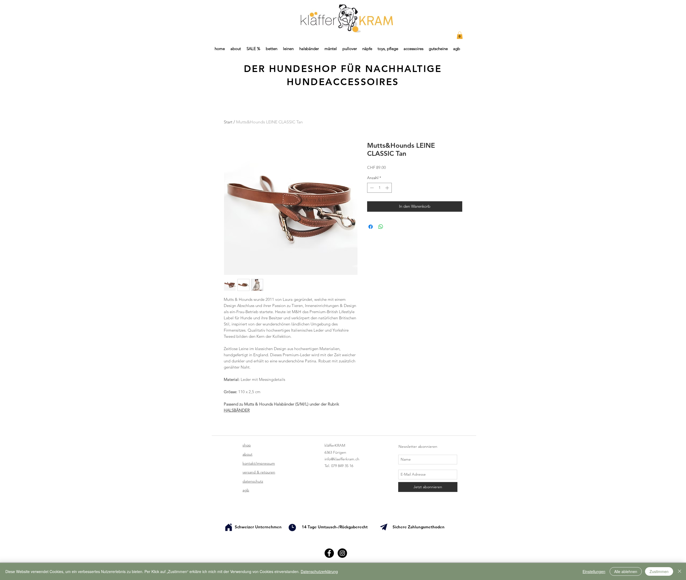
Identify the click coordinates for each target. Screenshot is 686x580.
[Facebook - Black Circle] (329, 553)
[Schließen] (679, 571)
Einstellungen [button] (594, 571)
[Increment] (387, 187)
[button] (460, 35)
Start (228, 121)
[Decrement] (371, 187)
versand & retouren (259, 472)
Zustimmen (659, 571)
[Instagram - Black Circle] (342, 553)
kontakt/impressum (259, 463)
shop (247, 445)
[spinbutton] (379, 187)
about (247, 454)
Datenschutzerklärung (319, 571)
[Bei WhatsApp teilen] (381, 226)
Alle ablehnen (625, 571)
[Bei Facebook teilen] (370, 226)
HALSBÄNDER (237, 410)
